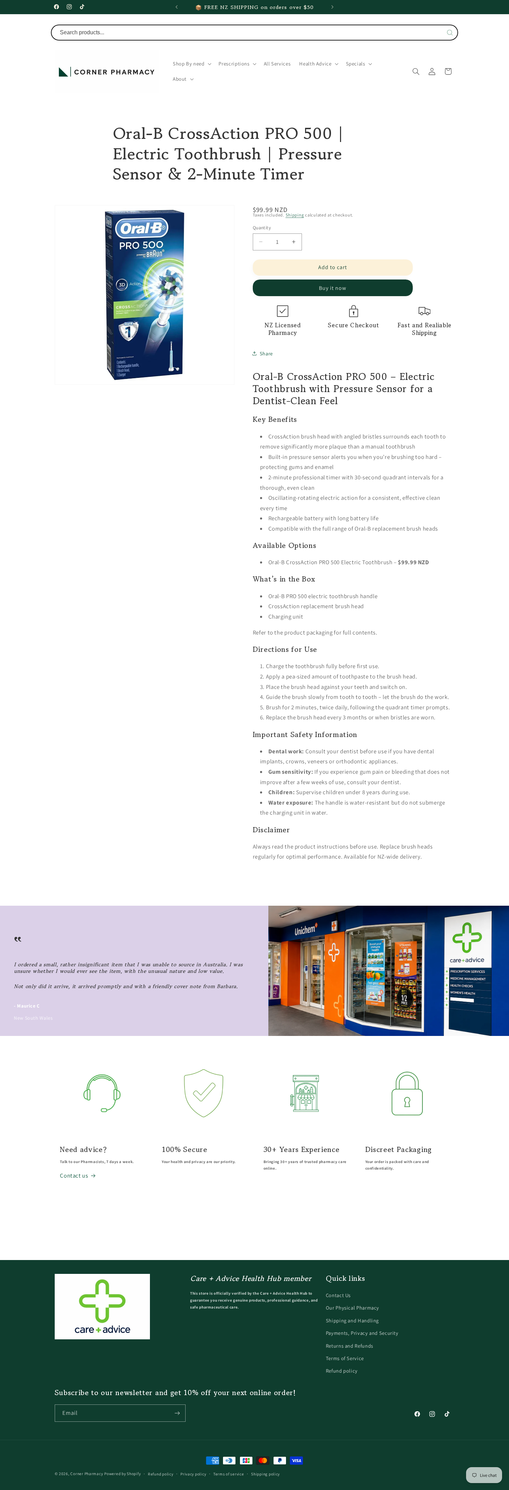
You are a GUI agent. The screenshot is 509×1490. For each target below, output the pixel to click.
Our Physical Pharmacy (352, 1307)
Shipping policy (265, 1473)
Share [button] (266, 353)
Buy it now (333, 287)
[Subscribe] (177, 1412)
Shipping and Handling (352, 1320)
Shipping (295, 215)
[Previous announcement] (176, 7)
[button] (191, 63)
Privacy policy (193, 1473)
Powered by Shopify (122, 1473)
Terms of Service (345, 1358)
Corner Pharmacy (86, 1473)
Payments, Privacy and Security (362, 1333)
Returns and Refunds (349, 1345)
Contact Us (338, 1295)
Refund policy (342, 1370)
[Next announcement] (332, 7)
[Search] (450, 32)
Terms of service (228, 1473)
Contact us (74, 1175)
